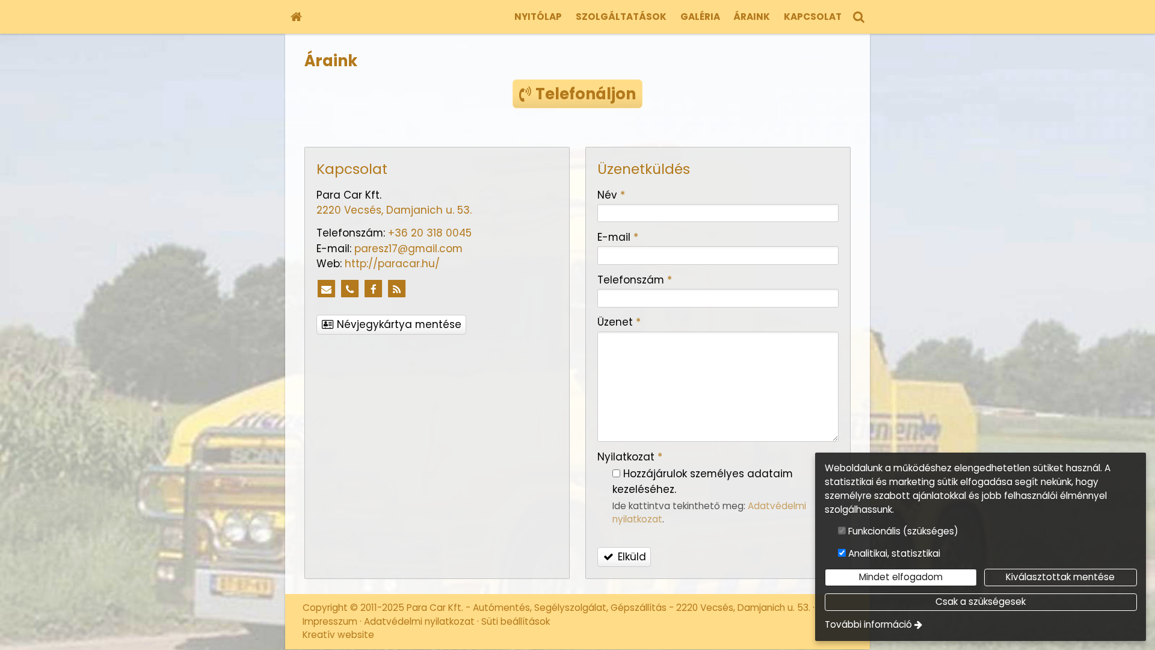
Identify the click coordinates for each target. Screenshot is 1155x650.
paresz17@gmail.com (408, 248)
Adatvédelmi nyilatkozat (419, 621)
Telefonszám (634, 280)
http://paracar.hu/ (392, 263)
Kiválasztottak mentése (1060, 577)
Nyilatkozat (629, 457)
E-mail (617, 237)
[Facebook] (373, 289)
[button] (859, 17)
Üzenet (619, 322)
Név (611, 195)
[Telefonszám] (350, 289)
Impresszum (330, 621)
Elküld (630, 556)
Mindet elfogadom (901, 577)
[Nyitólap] (296, 17)
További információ (868, 624)
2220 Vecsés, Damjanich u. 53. (394, 210)
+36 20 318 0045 (430, 233)
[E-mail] (326, 289)
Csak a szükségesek (980, 601)
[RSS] (397, 289)
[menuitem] (296, 17)
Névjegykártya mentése (397, 324)
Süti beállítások (515, 621)
